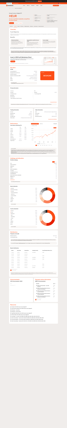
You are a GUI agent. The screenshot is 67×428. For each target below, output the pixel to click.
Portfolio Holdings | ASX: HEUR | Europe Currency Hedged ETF (20, 314)
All (36, 145)
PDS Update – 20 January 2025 (16, 311)
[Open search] (60, 5)
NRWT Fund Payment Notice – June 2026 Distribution (43, 286)
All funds (13, 8)
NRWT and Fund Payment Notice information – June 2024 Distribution (43, 291)
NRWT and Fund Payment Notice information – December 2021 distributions (43, 296)
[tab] (53, 162)
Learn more (39, 1)
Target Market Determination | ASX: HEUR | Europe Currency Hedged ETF (22, 313)
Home (10, 8)
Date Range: (38, 143)
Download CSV (12, 179)
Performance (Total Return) (35, 123)
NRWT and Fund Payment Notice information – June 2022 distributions (43, 294)
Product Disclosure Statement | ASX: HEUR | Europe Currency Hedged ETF (22, 308)
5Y (51, 145)
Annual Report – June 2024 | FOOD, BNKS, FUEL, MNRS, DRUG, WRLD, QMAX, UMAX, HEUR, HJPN (25, 316)
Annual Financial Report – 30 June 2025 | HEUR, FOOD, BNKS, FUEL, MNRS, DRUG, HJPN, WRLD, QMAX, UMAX (27, 319)
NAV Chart (41, 123)
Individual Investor (9, 3)
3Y (49, 145)
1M (42, 145)
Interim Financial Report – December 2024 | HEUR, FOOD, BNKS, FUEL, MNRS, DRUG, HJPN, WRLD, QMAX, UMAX (28, 317)
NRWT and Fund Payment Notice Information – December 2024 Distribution (43, 289)
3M (44, 145)
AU (59, 3)
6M (46, 145)
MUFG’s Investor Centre (22, 243)
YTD (38, 145)
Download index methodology (52, 119)
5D (40, 145)
